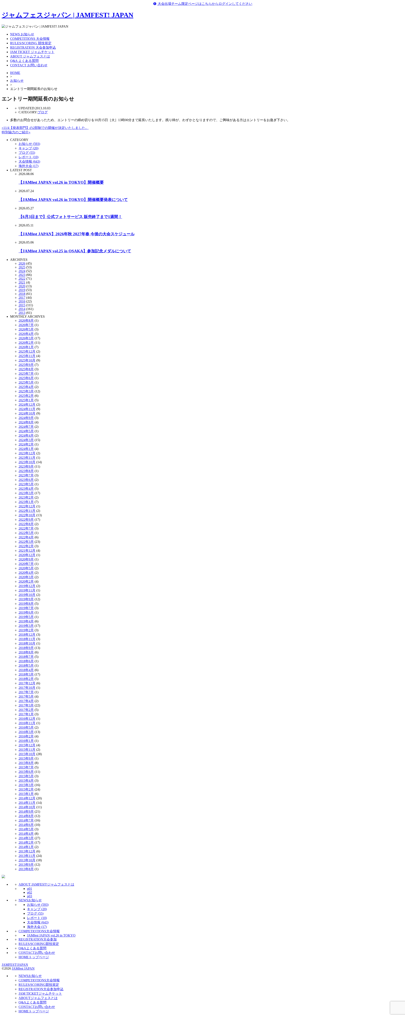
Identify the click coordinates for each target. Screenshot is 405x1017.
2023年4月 (26, 488)
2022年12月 (27, 506)
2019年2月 (26, 630)
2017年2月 (26, 710)
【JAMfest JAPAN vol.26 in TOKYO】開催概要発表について (73, 199)
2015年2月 (26, 789)
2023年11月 (27, 457)
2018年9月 (26, 648)
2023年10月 (27, 462)
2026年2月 (26, 342)
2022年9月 (26, 519)
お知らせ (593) (29, 144)
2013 (22, 312)
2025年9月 (26, 365)
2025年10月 (27, 360)
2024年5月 (26, 431)
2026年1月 (26, 347)
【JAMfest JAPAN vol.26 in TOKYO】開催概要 (61, 182)
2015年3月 (26, 785)
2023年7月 (26, 475)
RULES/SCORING (39, 944)
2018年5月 (26, 665)
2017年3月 (26, 705)
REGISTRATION (38, 939)
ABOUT (38, 998)
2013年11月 (27, 856)
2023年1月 (26, 502)
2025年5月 (26, 382)
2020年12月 (27, 555)
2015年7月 (26, 767)
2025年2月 (26, 395)
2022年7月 (26, 528)
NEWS (30, 900)
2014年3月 (26, 838)
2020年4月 (26, 572)
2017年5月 (26, 696)
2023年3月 (26, 493)
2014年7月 (26, 820)
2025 (22, 267)
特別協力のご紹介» (16, 132)
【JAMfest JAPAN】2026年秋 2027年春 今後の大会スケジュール (77, 234)
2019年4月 (26, 621)
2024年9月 (26, 418)
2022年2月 (26, 546)
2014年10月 (27, 807)
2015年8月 (26, 763)
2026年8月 (26, 320)
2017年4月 (26, 701)
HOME (15, 73)
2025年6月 (26, 378)
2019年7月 (26, 608)
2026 (22, 263)
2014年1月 (26, 847)
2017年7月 (26, 692)
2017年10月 (27, 687)
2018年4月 (26, 670)
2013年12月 (27, 851)
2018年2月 (26, 679)
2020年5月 (26, 568)
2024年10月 (27, 413)
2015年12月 (27, 745)
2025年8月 (26, 369)
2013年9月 (26, 864)
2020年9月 (26, 559)
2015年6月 (26, 771)
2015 (22, 305)
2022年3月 (26, 541)
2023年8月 (26, 471)
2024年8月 (26, 422)
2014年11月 (27, 802)
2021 (22, 282)
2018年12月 (27, 634)
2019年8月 (26, 603)
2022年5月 (26, 533)
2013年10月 (27, 860)
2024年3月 (26, 440)
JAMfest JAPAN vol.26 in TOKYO (51, 935)
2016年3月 (26, 732)
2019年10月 (27, 595)
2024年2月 (26, 444)
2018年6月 (26, 661)
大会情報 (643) (29, 161)
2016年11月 (27, 723)
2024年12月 (27, 404)
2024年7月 (26, 426)
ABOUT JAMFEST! (46, 884)
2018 (22, 294)
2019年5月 (26, 617)
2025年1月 (26, 400)
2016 (22, 301)
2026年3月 (26, 338)
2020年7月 (26, 564)
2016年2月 (26, 736)
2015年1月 (26, 794)
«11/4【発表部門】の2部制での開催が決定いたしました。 (45, 128)
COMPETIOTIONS (39, 931)
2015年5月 (26, 776)
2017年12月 (27, 683)
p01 (29, 888)
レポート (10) (28, 157)
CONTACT (37, 952)
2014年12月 (27, 798)
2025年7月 (26, 373)
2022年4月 (26, 537)
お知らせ (17, 80)
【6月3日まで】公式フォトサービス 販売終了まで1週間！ (70, 216)
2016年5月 (26, 727)
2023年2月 (26, 497)
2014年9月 (26, 811)
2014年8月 (26, 816)
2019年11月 (27, 590)
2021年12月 (27, 550)
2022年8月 (26, 524)
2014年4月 (26, 833)
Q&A (32, 948)
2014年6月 (26, 825)
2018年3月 (26, 674)
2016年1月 (26, 741)
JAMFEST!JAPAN (15, 964)
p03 (29, 896)
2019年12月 (27, 586)
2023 (22, 275)
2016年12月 (27, 718)
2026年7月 (26, 325)
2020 (22, 286)
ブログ (43, 112)
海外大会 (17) (28, 166)
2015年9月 (26, 758)
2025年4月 (26, 387)
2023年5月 (26, 484)
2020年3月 (26, 577)
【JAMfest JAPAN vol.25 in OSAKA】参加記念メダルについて (75, 251)
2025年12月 (27, 351)
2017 (22, 297)
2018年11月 (27, 639)
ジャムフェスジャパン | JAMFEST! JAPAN (67, 15)
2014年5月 (26, 829)
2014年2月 (26, 842)
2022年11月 (27, 511)
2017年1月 (26, 714)
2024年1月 (26, 449)
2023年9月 (26, 466)
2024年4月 (26, 435)
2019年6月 (26, 612)
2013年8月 (26, 869)
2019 (22, 290)
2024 (22, 271)
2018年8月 (26, 652)
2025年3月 (26, 391)
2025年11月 (27, 356)
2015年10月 (27, 754)
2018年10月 (27, 643)
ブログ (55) (27, 152)
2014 (22, 309)
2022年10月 (27, 515)
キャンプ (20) (28, 148)
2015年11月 (27, 749)
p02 (29, 892)
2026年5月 (26, 329)
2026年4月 (26, 334)
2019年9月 (26, 599)
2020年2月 (26, 581)
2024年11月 (27, 409)
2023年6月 (26, 480)
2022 (22, 278)
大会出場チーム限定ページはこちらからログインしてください (204, 3)
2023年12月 (27, 453)
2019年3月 (26, 626)
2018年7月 (26, 656)
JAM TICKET (40, 993)
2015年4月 (26, 780)
